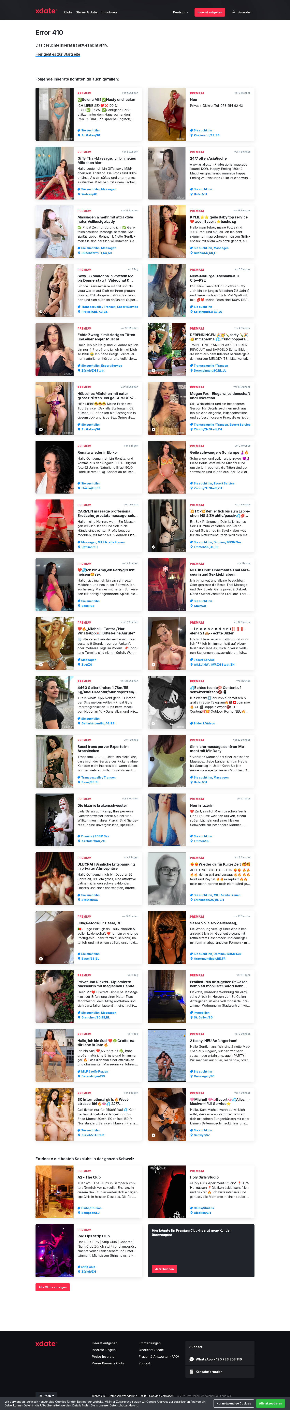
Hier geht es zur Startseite (58, 54)
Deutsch (179, 12)
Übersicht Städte (151, 1350)
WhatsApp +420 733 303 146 (219, 1359)
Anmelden (244, 12)
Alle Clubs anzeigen (53, 1287)
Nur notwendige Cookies (233, 1403)
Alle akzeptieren (270, 1403)
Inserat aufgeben (210, 12)
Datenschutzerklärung (124, 1405)
